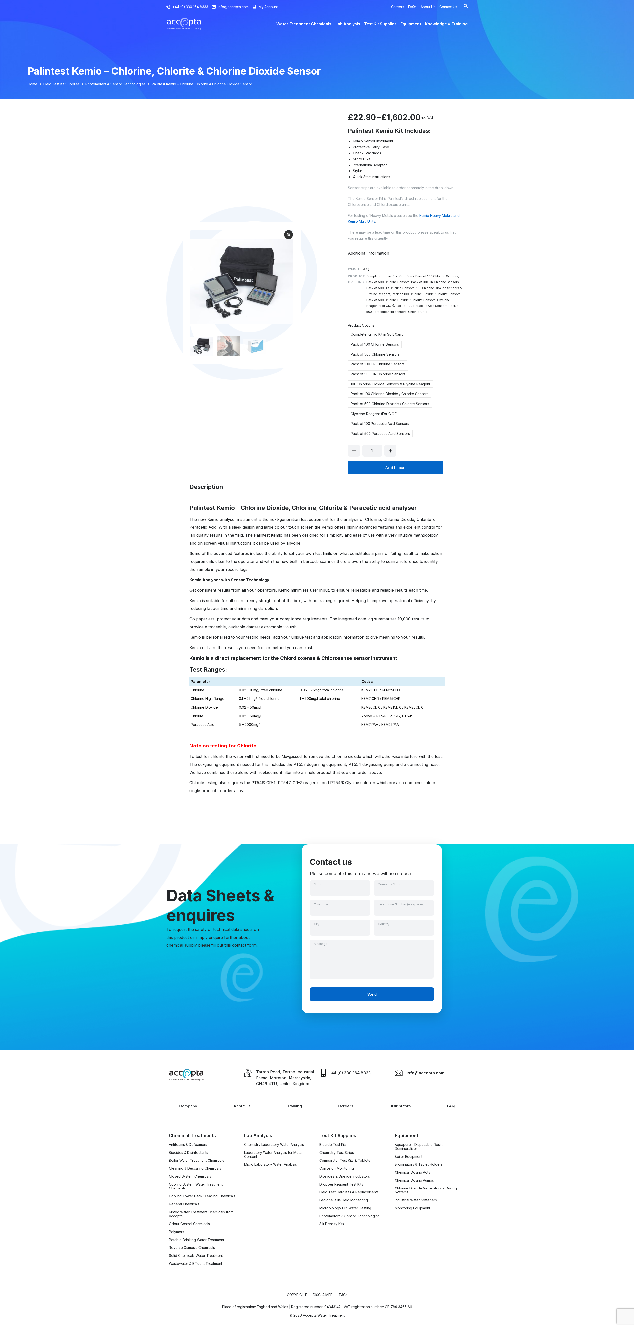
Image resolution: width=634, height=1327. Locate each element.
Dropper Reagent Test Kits (341, 1184)
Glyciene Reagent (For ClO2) (374, 414)
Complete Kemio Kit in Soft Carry (377, 334)
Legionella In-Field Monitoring (343, 1200)
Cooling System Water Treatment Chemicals (196, 1186)
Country (383, 924)
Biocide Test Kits (333, 1145)
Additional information (368, 253)
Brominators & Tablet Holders (419, 1164)
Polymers (176, 1232)
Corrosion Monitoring (336, 1168)
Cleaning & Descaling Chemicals (195, 1168)
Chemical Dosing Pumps (414, 1180)
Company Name (389, 884)
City (316, 924)
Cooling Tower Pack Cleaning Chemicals (202, 1196)
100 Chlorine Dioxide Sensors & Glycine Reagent (390, 384)
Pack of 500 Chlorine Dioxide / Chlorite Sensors (390, 404)
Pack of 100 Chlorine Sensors (375, 344)
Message (321, 944)
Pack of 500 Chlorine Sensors (375, 354)
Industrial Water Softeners (416, 1200)
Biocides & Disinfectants (188, 1153)
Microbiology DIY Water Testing (345, 1208)
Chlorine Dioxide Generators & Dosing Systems (426, 1190)
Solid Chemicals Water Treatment (196, 1256)
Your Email (321, 904)
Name (318, 884)
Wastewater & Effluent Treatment (195, 1264)
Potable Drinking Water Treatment (196, 1240)
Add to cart (395, 467)
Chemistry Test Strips (336, 1153)
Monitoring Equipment (412, 1208)
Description (206, 486)
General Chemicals (184, 1204)
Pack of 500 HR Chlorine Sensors (378, 374)
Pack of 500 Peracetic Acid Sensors (380, 433)
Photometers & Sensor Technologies (349, 1216)
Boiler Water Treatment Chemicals (196, 1160)
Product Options (361, 325)
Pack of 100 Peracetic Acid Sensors (380, 423)
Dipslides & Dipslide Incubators (344, 1176)
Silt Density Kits (331, 1224)
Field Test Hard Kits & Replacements (349, 1192)
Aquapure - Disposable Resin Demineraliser (419, 1147)
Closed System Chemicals (190, 1176)
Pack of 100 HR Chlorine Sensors (378, 364)
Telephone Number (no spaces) (401, 904)
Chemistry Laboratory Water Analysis (274, 1145)
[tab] (368, 253)
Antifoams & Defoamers (188, 1145)
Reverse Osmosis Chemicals (192, 1248)
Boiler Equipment (408, 1157)
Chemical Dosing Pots (412, 1172)
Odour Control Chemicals (189, 1224)
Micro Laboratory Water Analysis (270, 1164)
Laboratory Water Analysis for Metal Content (273, 1155)
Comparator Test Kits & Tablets (344, 1160)
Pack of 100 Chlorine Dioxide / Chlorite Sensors (389, 394)
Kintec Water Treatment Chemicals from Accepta (201, 1214)
